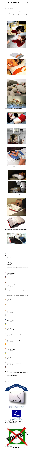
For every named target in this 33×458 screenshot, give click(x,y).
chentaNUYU (9, 319)
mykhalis (8, 276)
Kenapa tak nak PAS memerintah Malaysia (15, 447)
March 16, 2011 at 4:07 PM (10, 279)
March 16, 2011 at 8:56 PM (10, 377)
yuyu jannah (9, 371)
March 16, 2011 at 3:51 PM (10, 260)
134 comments (8, 424)
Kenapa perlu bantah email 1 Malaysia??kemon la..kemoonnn (15, 422)
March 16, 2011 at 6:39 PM (10, 364)
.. (7, 343)
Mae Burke (18, 455)
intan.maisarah (9, 348)
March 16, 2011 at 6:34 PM (10, 359)
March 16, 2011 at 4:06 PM (10, 274)
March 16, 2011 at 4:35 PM (10, 321)
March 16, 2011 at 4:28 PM (10, 312)
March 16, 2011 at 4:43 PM (10, 330)
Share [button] (5, 424)
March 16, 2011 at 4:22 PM (10, 301)
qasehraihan (9, 314)
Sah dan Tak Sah (13, 2)
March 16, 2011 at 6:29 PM (10, 350)
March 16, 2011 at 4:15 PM (10, 286)
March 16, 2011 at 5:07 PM (10, 341)
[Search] (27, 2)
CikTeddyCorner (9, 288)
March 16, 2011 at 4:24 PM (10, 307)
